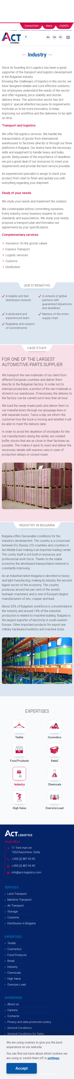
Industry (19, 784)
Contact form (32, 25)
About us (13, 1004)
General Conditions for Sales (25, 1034)
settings (53, 1058)
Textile (19, 737)
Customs (13, 917)
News (49, 25)
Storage (12, 911)
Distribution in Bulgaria (21, 923)
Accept (21, 1068)
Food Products (19, 760)
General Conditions (19, 1028)
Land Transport (17, 893)
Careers (12, 1010)
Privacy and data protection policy (29, 1022)
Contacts (13, 1016)
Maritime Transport (19, 899)
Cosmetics (54, 737)
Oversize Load (55, 808)
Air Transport (15, 905)
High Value (19, 808)
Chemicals (54, 784)
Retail (54, 760)
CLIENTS (64, 25)
